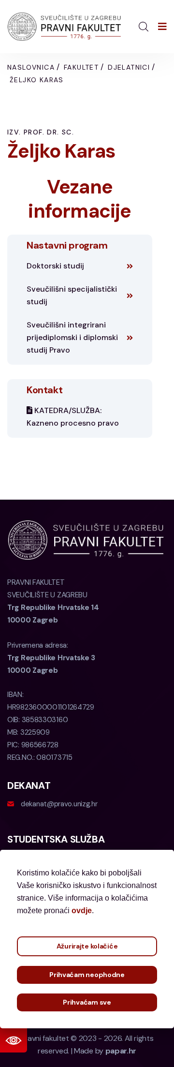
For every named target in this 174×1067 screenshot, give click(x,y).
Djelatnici (129, 67)
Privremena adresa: (51, 657)
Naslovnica (31, 67)
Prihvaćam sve (87, 1002)
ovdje (82, 910)
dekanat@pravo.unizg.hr (59, 804)
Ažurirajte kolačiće (87, 946)
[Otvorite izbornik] (162, 26)
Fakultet (81, 67)
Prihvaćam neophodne (87, 974)
